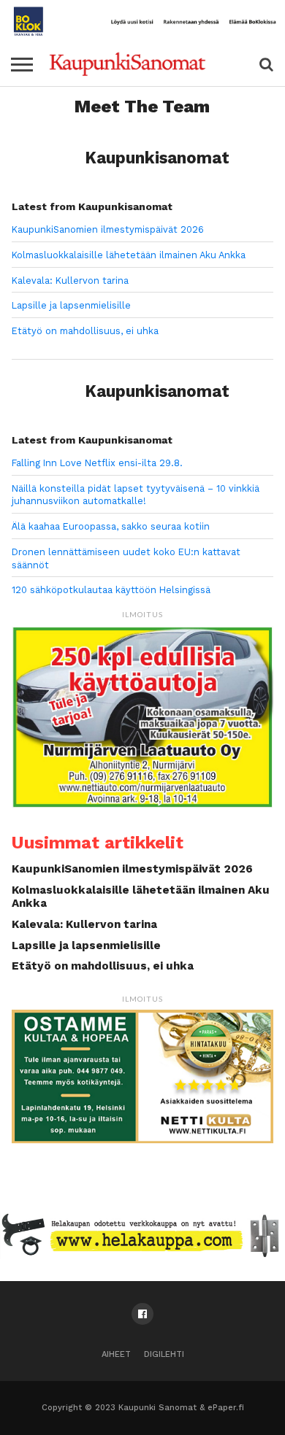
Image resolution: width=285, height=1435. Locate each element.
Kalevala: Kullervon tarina (70, 280)
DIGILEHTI (164, 1354)
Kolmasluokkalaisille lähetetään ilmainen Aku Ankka (129, 255)
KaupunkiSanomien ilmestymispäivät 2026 (108, 229)
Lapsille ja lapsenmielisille (71, 305)
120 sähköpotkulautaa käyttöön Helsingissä (111, 589)
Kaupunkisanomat (157, 157)
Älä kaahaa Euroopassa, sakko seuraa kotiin (111, 526)
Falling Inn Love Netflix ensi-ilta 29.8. (97, 462)
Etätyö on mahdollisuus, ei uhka (85, 330)
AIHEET (116, 1354)
